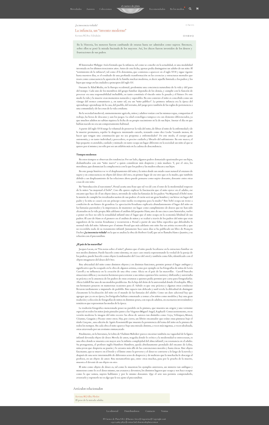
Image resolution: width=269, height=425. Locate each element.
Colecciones (105, 9)
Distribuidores (131, 411)
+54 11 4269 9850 (118, 422)
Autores (90, 9)
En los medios (177, 9)
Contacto (150, 411)
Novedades (76, 9)
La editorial (112, 411)
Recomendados (157, 9)
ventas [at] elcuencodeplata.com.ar (142, 422)
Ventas (164, 411)
